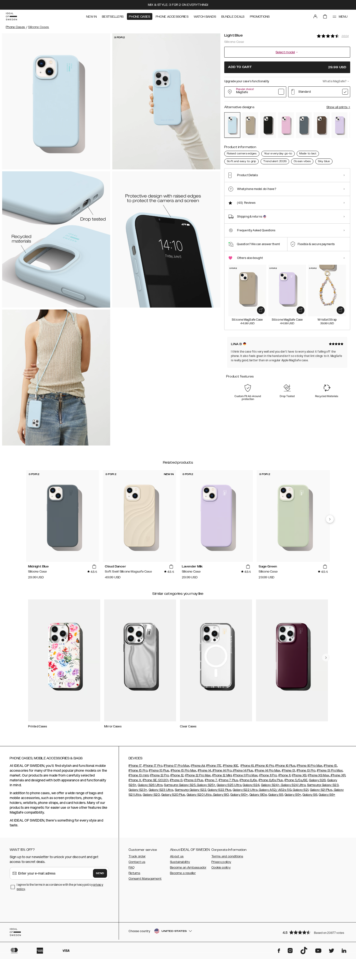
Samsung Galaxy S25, (180, 785)
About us (177, 856)
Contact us (137, 862)
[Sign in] (315, 16)
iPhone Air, (198, 765)
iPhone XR (337, 775)
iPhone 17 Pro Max (176, 765)
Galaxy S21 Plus (321, 790)
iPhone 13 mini (138, 775)
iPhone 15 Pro (138, 770)
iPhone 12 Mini (222, 775)
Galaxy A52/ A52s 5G (274, 790)
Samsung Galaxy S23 (323, 785)
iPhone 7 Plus (228, 780)
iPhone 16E (230, 765)
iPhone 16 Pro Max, (310, 765)
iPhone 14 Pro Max (267, 770)
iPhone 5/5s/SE (296, 780)
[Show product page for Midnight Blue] (304, 125)
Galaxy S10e (258, 794)
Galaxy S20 (151, 794)
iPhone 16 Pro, (264, 765)
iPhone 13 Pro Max (330, 770)
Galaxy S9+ (293, 794)
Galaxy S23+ (138, 790)
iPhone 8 (176, 780)
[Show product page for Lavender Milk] (340, 125)
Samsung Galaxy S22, (191, 790)
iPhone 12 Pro (159, 775)
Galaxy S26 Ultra (150, 785)
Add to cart (287, 67)
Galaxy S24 (251, 785)
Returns (134, 873)
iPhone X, (135, 780)
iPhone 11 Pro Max (245, 775)
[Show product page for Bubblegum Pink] (286, 125)
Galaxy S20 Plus (173, 794)
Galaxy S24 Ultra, (293, 785)
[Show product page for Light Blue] (232, 125)
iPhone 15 (330, 765)
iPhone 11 (285, 775)
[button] (315, 932)
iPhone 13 (288, 770)
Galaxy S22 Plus (219, 790)
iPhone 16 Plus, (285, 765)
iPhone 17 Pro (152, 765)
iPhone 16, (247, 765)
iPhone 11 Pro (268, 775)
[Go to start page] (11, 16)
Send (100, 873)
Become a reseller (183, 873)
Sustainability (180, 862)
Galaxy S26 (317, 780)
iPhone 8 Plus (193, 780)
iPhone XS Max (318, 775)
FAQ (131, 867)
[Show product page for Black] (268, 125)
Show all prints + (338, 107)
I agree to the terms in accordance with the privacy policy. (60, 887)
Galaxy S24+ (270, 785)
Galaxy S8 (309, 794)
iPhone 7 (211, 780)
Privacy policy (221, 862)
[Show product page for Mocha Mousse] (322, 125)
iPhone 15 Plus (159, 770)
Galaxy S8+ (327, 794)
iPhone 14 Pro (222, 770)
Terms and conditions (227, 856)
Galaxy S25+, (206, 785)
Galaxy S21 (300, 790)
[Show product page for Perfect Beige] (250, 125)
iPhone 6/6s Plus (271, 780)
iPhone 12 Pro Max (198, 775)
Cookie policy (221, 867)
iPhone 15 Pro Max (183, 770)
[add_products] (261, 310)
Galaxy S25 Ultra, (229, 785)
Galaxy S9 (275, 794)
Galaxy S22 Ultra (245, 790)
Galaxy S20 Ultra (199, 794)
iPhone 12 (177, 775)
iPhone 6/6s (248, 780)
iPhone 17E (214, 765)
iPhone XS (299, 775)
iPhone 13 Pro (306, 770)
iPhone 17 (135, 765)
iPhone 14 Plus (242, 770)
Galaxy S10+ (239, 794)
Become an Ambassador (188, 867)
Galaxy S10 (220, 794)
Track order (137, 856)
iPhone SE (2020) (156, 780)
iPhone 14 (204, 770)
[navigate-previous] (330, 519)
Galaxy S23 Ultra (161, 790)
